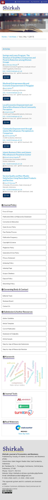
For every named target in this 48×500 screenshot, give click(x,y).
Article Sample (7, 339)
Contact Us (6, 306)
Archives (12, 37)
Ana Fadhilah (8, 88)
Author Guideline (8, 318)
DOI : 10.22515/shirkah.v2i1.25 (12, 116)
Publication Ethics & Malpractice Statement (17, 217)
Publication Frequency (10, 237)
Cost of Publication (9, 329)
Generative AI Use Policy (11, 253)
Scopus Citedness (8, 273)
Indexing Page (7, 268)
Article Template (8, 323)
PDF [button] (7, 77)
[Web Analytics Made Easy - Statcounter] (24, 431)
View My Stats (24, 433)
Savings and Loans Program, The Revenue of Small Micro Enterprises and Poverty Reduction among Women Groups (19, 58)
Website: (5, 473)
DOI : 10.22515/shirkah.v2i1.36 (12, 93)
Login (45, 1)
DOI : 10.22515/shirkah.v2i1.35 (12, 140)
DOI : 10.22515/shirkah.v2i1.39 (12, 190)
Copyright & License (9, 242)
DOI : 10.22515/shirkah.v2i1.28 (12, 164)
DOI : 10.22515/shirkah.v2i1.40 (12, 71)
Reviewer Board (8, 301)
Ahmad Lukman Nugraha (11, 157)
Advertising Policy (9, 284)
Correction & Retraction (11, 222)
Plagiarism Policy (8, 247)
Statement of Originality (10, 334)
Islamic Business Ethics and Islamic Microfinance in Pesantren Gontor (17, 153)
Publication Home (23, 1)
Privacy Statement (9, 258)
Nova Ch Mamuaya (9, 183)
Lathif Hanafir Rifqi (9, 136)
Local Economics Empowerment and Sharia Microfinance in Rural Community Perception (19, 107)
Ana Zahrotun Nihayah (10, 65)
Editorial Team (7, 296)
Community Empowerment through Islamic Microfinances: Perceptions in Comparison (18, 131)
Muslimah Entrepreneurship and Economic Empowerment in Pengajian (18, 84)
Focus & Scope (8, 211)
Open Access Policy (9, 227)
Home (4, 37)
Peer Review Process (10, 232)
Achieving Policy (8, 263)
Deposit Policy (7, 278)
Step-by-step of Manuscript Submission (16, 344)
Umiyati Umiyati (9, 112)
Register (36, 1)
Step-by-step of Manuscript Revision (15, 349)
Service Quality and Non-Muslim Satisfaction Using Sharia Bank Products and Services (19, 178)
